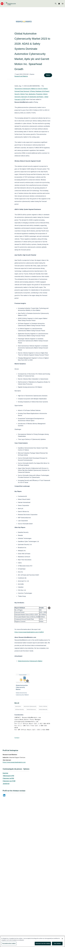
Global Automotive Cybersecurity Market (30, 661)
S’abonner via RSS (8, 778)
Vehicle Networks (43, 709)
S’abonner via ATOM (9, 781)
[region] (32, 941)
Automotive (18, 706)
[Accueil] (8, 3)
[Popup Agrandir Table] (49, 608)
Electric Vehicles (43, 706)
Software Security (19, 709)
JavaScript (6, 783)
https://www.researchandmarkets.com (14, 762)
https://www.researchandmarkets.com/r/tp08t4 (29, 632)
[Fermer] (62, 938)
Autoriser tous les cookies (43, 943)
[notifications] (59, 3)
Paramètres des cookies (8, 943)
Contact (16, 738)
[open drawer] (62, 3)
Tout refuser (57, 943)
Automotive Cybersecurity (30, 706)
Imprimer (5, 773)
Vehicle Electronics (31, 709)
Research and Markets (21, 76)
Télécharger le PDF (8, 776)
